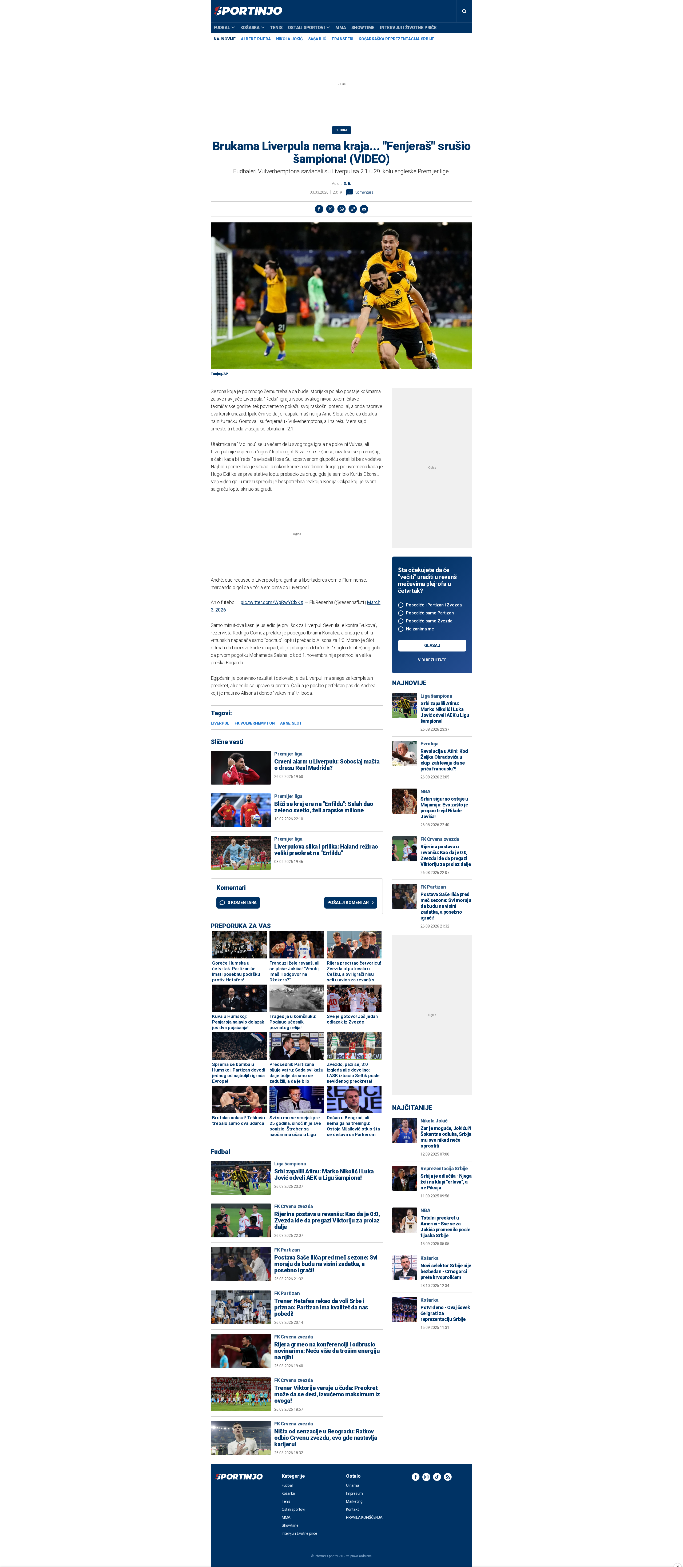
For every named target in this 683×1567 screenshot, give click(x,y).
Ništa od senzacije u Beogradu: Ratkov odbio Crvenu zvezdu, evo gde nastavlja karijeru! (325, 1438)
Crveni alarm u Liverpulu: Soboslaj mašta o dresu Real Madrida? (326, 764)
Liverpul (220, 723)
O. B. (347, 183)
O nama (352, 1485)
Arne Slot (291, 723)
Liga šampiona (290, 1163)
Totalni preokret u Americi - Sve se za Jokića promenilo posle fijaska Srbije (445, 1226)
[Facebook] (319, 209)
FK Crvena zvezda (293, 1206)
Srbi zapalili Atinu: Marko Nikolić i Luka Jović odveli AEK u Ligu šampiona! (324, 1174)
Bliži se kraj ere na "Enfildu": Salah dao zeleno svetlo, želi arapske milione (323, 807)
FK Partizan (287, 1250)
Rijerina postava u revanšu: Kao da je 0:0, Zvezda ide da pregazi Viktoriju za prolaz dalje (327, 1220)
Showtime (363, 27)
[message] (364, 209)
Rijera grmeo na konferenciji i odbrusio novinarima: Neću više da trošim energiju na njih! (327, 1351)
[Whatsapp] (341, 209)
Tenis (276, 27)
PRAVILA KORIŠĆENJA (364, 1517)
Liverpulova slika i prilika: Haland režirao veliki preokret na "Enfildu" (326, 850)
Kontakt (352, 1509)
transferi (342, 39)
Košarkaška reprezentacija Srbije (396, 39)
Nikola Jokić (289, 39)
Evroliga (429, 743)
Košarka (250, 27)
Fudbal (222, 27)
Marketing (354, 1501)
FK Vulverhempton (255, 723)
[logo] (248, 11)
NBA (425, 791)
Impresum (354, 1493)
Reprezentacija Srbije (444, 1168)
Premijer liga (288, 754)
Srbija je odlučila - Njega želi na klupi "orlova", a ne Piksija (445, 1181)
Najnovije (225, 39)
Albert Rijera (256, 39)
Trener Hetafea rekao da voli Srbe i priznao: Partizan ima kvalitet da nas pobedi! (321, 1307)
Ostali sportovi (306, 27)
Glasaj (432, 645)
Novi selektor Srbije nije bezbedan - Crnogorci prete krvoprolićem (445, 1271)
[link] (352, 209)
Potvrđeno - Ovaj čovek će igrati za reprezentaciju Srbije (445, 1313)
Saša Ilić (317, 39)
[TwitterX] (330, 209)
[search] (464, 11)
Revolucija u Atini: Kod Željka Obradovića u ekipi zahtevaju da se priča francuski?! (444, 759)
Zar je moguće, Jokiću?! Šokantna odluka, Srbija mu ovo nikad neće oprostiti (445, 1137)
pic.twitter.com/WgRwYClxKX (272, 602)
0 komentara (242, 902)
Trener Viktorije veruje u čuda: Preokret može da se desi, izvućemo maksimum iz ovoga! (327, 1394)
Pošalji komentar (348, 902)
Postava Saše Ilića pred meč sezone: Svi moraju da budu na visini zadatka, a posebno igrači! (326, 1264)
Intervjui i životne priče (408, 27)
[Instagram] (426, 1477)
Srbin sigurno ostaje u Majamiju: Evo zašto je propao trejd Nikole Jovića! (444, 807)
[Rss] (448, 1477)
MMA (340, 27)
